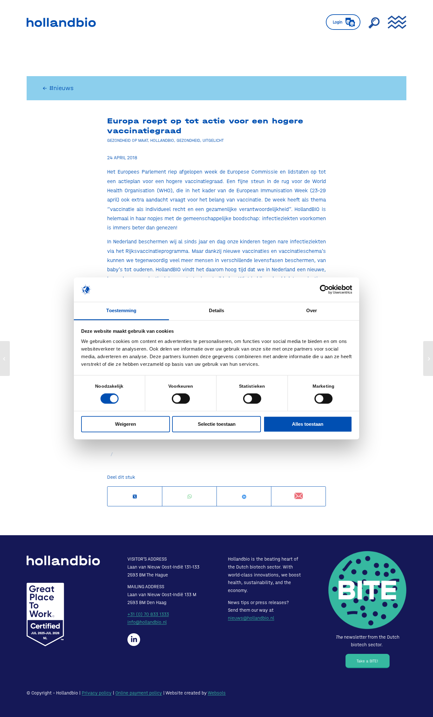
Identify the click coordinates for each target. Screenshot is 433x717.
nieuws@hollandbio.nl (251, 618)
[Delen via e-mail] (298, 496)
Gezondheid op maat (127, 140)
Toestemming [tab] (121, 310)
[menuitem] (343, 22)
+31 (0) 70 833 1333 (148, 614)
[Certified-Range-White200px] (45, 614)
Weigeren (125, 424)
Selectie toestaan (217, 424)
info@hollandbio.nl (147, 622)
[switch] (181, 399)
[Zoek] (374, 22)
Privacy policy (97, 693)
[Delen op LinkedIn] (244, 496)
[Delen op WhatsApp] (189, 496)
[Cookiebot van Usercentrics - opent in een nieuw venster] (324, 289)
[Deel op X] (134, 496)
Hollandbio (162, 140)
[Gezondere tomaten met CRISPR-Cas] (5, 358)
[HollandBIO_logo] (61, 22)
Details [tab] (216, 310)
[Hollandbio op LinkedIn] (133, 639)
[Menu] (395, 22)
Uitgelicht (213, 140)
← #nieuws (58, 88)
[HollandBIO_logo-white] (63, 560)
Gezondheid (188, 140)
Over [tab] (311, 310)
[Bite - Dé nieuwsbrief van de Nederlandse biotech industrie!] (367, 590)
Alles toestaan (307, 424)
